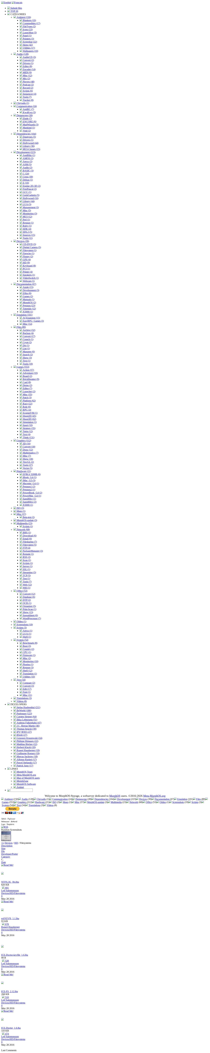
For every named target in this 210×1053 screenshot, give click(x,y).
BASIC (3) (28, 170)
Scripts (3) (21, 627)
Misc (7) (26, 456)
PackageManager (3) (32, 551)
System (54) (22, 640)
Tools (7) (27, 97)
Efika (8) (26, 293)
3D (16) (26, 443)
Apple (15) (27, 287)
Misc (77, 802)
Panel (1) (27, 35)
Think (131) (28, 437)
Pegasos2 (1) (28, 489)
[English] (6, 2)
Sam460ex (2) (29, 502)
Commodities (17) (31, 23)
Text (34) (21, 679)
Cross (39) (27, 176)
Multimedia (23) (24, 523)
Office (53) (21, 591)
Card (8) (26, 382)
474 (6, 1033)
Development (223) (26, 152)
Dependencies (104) (26, 134)
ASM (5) (27, 164)
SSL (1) (26, 569)
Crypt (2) (27, 342)
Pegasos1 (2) (28, 486)
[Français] (17, 2)
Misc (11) (27, 695)
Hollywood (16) (30, 198)
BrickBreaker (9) (30, 379)
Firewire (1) (28, 253)
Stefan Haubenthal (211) (28, 707)
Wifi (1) (26, 587)
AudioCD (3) (29, 57)
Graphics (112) (23, 440)
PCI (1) (26, 268)
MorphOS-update (95, 802)
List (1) (26, 348)
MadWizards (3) (30, 124)
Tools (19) (27, 364)
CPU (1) (26, 652)
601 (6, 887)
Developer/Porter (9, 854)
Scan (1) (26, 560)
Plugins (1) (27, 664)
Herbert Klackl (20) (26, 747)
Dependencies (101, 799)
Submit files (16, 8)
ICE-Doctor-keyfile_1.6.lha (14, 955)
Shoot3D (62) (29, 419)
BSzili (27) (21, 735)
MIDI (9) (27, 72)
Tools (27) (27, 465)
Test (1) (26, 578)
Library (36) (28, 146)
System (5, 805)
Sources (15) (28, 235)
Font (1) (26, 692)
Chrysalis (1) (22, 103)
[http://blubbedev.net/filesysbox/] (2, 873)
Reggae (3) (28, 667)
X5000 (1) (27, 311)
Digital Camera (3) (31, 247)
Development (123, 799)
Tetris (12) (27, 431)
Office (149, 802)
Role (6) (26, 406)
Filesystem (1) (29, 250)
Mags (65, 802)
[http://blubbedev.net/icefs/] (2, 983)
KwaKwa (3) (29, 112)
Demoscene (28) (24, 115)
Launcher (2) (28, 391)
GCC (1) (26, 192)
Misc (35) (27, 394)
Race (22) (27, 403)
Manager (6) (28, 351)
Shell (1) (26, 637)
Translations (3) (24, 698)
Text (19, 805)
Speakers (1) (28, 275)
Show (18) (27, 459)
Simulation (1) (29, 422)
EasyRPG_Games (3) (33, 321)
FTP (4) (26, 548)
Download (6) (29, 535)
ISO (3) (20, 508)
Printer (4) (27, 272)
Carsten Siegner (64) (26, 716)
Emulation (182, 799)
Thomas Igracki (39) (26, 729)
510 (6, 997)
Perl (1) (26, 219)
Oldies (163, 802)
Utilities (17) (28, 48)
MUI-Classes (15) (31, 149)
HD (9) (26, 262)
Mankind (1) (28, 127)
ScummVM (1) (30, 413)
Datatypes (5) (29, 137)
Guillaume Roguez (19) (28, 753)
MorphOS (114, 795)
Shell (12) (27, 670)
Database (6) (28, 597)
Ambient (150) (23, 17)
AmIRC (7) (28, 109)
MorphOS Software (26, 784)
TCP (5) (26, 575)
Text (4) (26, 434)
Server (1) (27, 566)
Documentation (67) (26, 284)
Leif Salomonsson (10, 890)
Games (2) (27, 296)
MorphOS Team (24, 772)
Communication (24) (26, 106)
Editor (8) (27, 66)
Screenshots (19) (24, 624)
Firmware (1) (29, 655)
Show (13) (27, 612)
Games (5, 802)
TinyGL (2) (28, 462)
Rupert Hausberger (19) (28, 750)
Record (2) (27, 87)
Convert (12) (28, 594)
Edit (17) (26, 689)
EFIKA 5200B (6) (31, 474)
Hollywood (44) (30, 143)
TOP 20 (14, 11)
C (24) (25, 173)
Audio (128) (22, 54)
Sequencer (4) (29, 94)
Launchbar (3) (29, 32)
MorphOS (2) (29, 302)
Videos (50, 805)
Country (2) (28, 649)
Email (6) (27, 538)
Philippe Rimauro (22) (27, 741)
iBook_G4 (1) (29, 477)
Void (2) (26, 130)
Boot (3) (26, 646)
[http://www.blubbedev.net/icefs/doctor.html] (2, 946)
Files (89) (21, 327)
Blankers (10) (29, 20)
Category (5, 856)
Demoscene (81, 799)
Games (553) (22, 367)
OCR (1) (26, 603)
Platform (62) (29, 400)
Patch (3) (27, 397)
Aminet (20, 787)
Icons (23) (27, 29)
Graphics (22, 802)
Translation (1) (29, 673)
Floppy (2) (27, 256)
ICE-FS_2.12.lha (9, 991)
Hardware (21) (23, 471)
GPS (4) (26, 259)
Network (133, 802)
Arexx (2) (27, 161)
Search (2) (27, 354)
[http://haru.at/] (2, 910)
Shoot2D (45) (29, 416)
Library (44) (28, 201)
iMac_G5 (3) (28, 480)
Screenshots (178, 802)
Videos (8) (21, 701)
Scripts (195, 802)
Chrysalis (41, 799)
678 (6, 924)
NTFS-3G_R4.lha (10, 882)
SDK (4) (26, 229)
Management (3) (30, 207)
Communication (60, 799)
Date (3, 862)
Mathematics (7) (30, 453)
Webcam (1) (28, 281)
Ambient (8, 799)
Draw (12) (27, 449)
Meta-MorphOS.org (26, 775)
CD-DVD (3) (29, 244)
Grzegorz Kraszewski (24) (29, 738)
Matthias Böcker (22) (26, 744)
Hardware (40, 802)
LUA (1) (26, 633)
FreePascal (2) (29, 189)
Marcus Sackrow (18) (27, 756)
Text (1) (26, 360)
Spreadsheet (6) (30, 615)
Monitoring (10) (30, 661)
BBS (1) (26, 532)
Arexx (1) (27, 630)
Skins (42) (27, 45)
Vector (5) (27, 468)
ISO (54, 802)
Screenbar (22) (29, 41)
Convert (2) (28, 60)
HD (16, 843)
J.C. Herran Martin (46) (28, 725)
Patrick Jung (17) (24, 765)
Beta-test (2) (28, 517)
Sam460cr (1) (29, 499)
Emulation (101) (24, 314)
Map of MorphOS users (28, 778)
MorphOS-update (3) (26, 520)
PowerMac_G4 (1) (31, 495)
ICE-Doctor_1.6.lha (11, 1028)
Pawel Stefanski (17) (26, 762)
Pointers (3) (28, 38)
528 (6, 960)
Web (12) (27, 584)
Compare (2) (28, 683)
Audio (25, 799)
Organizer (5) (29, 606)
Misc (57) (21, 514)
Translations (34, 805)
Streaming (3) (29, 572)
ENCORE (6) (29, 121)
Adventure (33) (30, 373)
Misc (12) (27, 75)
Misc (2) (26, 658)
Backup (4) (28, 333)
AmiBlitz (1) (28, 155)
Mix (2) (26, 78)
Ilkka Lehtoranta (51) (26, 719)
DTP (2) (26, 600)
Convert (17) (28, 336)
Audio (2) (27, 167)
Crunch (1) (27, 339)
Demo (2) (27, 385)
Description (6, 845)
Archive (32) (28, 330)
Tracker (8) (28, 100)
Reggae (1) (28, 222)
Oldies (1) (21, 621)
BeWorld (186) (23, 710)
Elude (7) (27, 118)
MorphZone (22, 781)
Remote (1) (28, 554)
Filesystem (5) (29, 545)
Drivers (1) (27, 63)
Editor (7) (27, 388)
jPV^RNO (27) (24, 732)
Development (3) (30, 290)
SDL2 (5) (27, 232)
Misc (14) (27, 324)
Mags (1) (20, 511)
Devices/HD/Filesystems (13, 893)
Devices (143, 799)
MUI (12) (27, 216)
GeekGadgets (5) (30, 195)
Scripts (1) (27, 526)
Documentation (162, 799)
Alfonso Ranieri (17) (26, 759)
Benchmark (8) (29, 643)
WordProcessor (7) (31, 618)
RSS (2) (26, 557)
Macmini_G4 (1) (30, 483)
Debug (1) (27, 180)
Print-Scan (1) (29, 609)
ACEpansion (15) (31, 318)
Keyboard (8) (29, 265)
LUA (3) (26, 204)
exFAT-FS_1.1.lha (10, 918)
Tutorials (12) (29, 308)
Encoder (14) (29, 69)
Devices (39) (22, 241)
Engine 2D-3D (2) (31, 186)
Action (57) (28, 370)
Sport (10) (27, 425)
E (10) (25, 183)
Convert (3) (28, 686)
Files (198, 799)
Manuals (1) (28, 299)
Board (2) (27, 376)
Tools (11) (27, 238)
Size (3, 848)
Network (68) (23, 529)
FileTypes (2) (29, 26)
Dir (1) (25, 345)
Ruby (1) (27, 226)
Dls (3, 851)
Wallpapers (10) (30, 51)
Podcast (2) (28, 84)
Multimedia (116, 802)
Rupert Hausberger (10, 927)
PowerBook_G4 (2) (32, 492)
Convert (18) (28, 446)
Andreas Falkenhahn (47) (28, 722)
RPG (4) (26, 410)
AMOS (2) (27, 158)
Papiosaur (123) (24, 713)
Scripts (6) (27, 91)
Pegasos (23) (28, 305)
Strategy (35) (28, 428)
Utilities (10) (28, 676)
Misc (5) (26, 210)
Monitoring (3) (29, 213)
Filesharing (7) (29, 541)
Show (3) (27, 357)
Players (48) (28, 81)
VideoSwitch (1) (30, 278)
